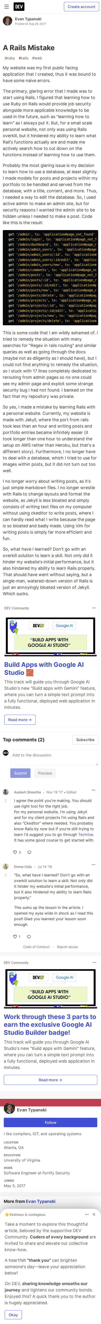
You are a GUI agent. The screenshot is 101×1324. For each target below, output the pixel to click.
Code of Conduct (36, 947)
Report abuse (67, 947)
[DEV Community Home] (19, 6)
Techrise (85, 834)
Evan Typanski (28, 18)
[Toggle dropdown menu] (94, 608)
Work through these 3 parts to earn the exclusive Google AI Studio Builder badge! (50, 1025)
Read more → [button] (20, 719)
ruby (10, 58)
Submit (20, 773)
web (37, 58)
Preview (45, 773)
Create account (81, 6)
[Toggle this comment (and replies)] (6, 800)
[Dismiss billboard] (94, 1214)
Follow (50, 1122)
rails (23, 58)
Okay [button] (13, 1314)
